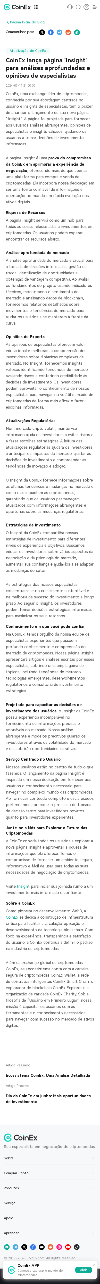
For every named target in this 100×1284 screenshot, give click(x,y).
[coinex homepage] (18, 7)
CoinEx (12, 917)
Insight (24, 886)
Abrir (83, 1270)
